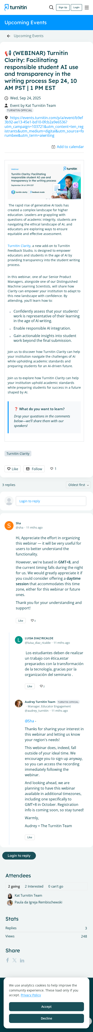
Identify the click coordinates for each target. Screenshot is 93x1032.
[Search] (51, 7)
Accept (46, 1006)
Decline (46, 1018)
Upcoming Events (29, 36)
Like (15, 469)
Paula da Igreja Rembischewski (38, 902)
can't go (55, 886)
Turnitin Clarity (19, 246)
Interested (34, 886)
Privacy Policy (31, 995)
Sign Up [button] (63, 7)
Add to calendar (70, 147)
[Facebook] (7, 960)
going (14, 886)
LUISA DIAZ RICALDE (39, 638)
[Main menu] (87, 7)
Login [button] (76, 7)
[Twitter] (14, 960)
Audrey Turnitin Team (52, 702)
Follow (37, 469)
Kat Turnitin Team (41, 105)
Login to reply (29, 501)
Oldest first (76, 485)
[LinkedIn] (22, 960)
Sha (18, 523)
